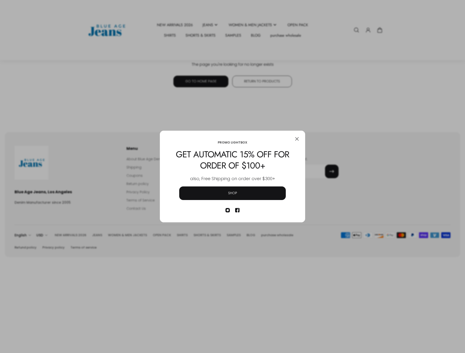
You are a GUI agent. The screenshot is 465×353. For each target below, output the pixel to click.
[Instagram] (227, 210)
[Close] (297, 139)
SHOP (232, 193)
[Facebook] (237, 210)
